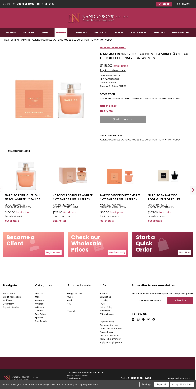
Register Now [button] (53, 252)
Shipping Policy (107, 321)
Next (193, 190)
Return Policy (106, 307)
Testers (118, 32)
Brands (11, 32)
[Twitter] (49, 4)
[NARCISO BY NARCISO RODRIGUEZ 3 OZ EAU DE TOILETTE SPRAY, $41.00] (168, 176)
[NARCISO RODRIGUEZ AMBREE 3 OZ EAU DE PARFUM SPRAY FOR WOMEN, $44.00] (73, 176)
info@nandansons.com (179, 378)
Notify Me (106, 111)
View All (71, 311)
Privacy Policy (106, 332)
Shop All (28, 32)
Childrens (80, 32)
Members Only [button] (117, 252)
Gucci (70, 296)
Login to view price (113, 70)
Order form (8, 303)
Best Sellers (138, 32)
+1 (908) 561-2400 (23, 4)
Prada (70, 300)
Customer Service (109, 325)
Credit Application (12, 296)
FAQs (102, 303)
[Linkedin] (38, 4)
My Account (9, 293)
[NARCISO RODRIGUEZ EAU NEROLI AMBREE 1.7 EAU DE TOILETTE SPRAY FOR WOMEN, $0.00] (25, 176)
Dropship (104, 300)
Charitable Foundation (111, 328)
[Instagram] (42, 4)
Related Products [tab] (18, 151)
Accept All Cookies (182, 384)
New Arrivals (181, 32)
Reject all (161, 384)
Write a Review (107, 314)
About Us (104, 293)
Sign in (166, 4)
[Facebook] (53, 4)
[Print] (111, 130)
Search (186, 4)
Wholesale (105, 310)
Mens (45, 32)
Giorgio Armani (74, 293)
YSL (69, 303)
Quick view (25, 180)
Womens (61, 32)
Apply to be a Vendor (110, 338)
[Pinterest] (46, 4)
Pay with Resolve (11, 307)
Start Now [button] (184, 252)
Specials (159, 32)
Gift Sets (100, 32)
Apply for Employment (111, 342)
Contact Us (105, 296)
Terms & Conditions (110, 335)
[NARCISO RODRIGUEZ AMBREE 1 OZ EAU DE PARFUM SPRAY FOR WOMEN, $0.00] (120, 176)
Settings (146, 384)
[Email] (106, 130)
